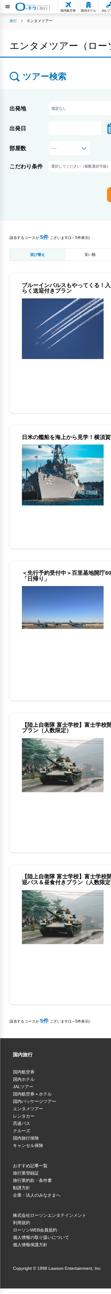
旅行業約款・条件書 (32, 1180)
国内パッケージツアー (34, 1101)
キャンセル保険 (28, 1145)
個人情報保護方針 (30, 1244)
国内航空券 (24, 1071)
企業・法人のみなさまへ (36, 1195)
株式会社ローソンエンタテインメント (49, 1215)
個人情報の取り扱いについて (41, 1237)
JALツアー (23, 1086)
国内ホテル (24, 1079)
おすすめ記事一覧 (30, 1165)
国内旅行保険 (26, 1138)
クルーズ (21, 1130)
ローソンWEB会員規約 (35, 1230)
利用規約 (21, 1222)
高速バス (21, 1123)
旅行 (13, 21)
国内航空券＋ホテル (32, 1094)
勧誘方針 (21, 1187)
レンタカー (24, 1116)
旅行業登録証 (26, 1173)
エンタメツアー (28, 1108)
